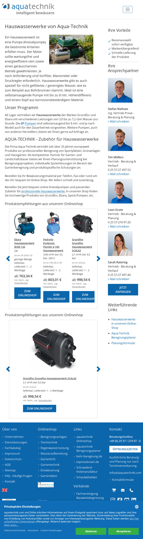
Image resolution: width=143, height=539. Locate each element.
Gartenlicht (48, 459)
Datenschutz (13, 459)
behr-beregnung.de (89, 456)
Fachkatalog (13, 448)
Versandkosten (21, 283)
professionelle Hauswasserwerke (43, 191)
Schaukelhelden (86, 477)
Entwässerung (50, 470)
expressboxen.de (87, 462)
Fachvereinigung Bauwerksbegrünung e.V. (90, 498)
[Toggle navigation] (128, 9)
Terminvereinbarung (123, 466)
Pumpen (30, 123)
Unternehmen (14, 437)
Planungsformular (123, 343)
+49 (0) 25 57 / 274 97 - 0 (125, 441)
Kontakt (10, 481)
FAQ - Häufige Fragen (18, 476)
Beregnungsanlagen (54, 437)
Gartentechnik (50, 465)
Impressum (12, 453)
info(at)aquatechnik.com (125, 473)
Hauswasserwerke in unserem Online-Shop (124, 323)
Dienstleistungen (16, 442)
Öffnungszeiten (125, 449)
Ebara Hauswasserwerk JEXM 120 (24, 243)
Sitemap (10, 470)
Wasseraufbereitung (54, 453)
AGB (7, 465)
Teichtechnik (49, 442)
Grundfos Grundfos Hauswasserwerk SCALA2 (49, 378)
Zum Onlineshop (27, 293)
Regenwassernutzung (55, 448)
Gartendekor (49, 476)
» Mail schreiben (118, 121)
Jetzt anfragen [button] (123, 290)
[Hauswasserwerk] (28, 9)
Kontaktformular (123, 480)
